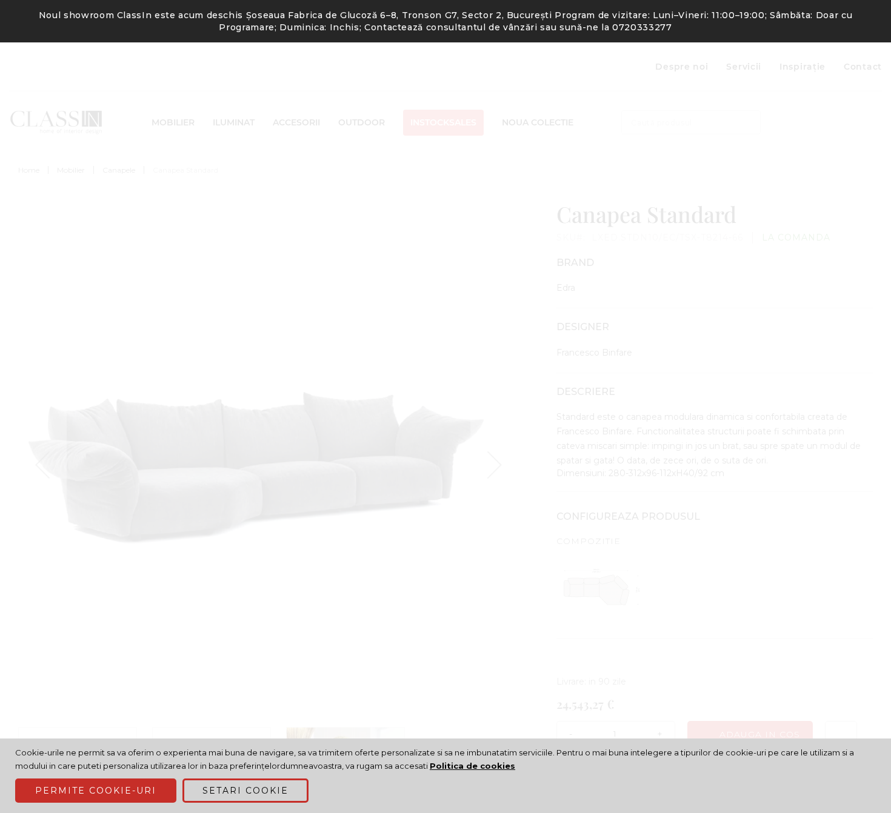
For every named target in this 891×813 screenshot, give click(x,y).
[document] (447, 776)
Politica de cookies (472, 766)
